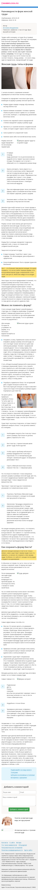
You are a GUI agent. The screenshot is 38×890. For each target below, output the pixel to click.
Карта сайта (28, 850)
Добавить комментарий (19, 809)
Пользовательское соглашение (11, 848)
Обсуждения (23, 845)
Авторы (18, 842)
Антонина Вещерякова (10, 28)
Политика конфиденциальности (12, 850)
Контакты (4, 842)
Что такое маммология (9, 845)
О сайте (12, 842)
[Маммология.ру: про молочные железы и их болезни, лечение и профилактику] (10, 3)
